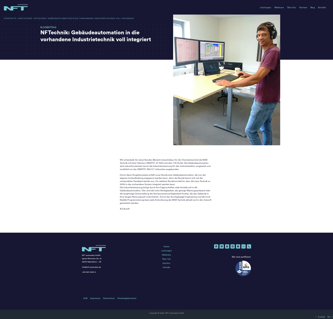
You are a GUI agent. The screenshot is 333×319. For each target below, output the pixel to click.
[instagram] (227, 246)
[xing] (238, 246)
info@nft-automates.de (91, 267)
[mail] (243, 246)
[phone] (249, 246)
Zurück (321, 316)
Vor (329, 316)
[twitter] (232, 246)
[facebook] (222, 246)
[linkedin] (216, 246)
